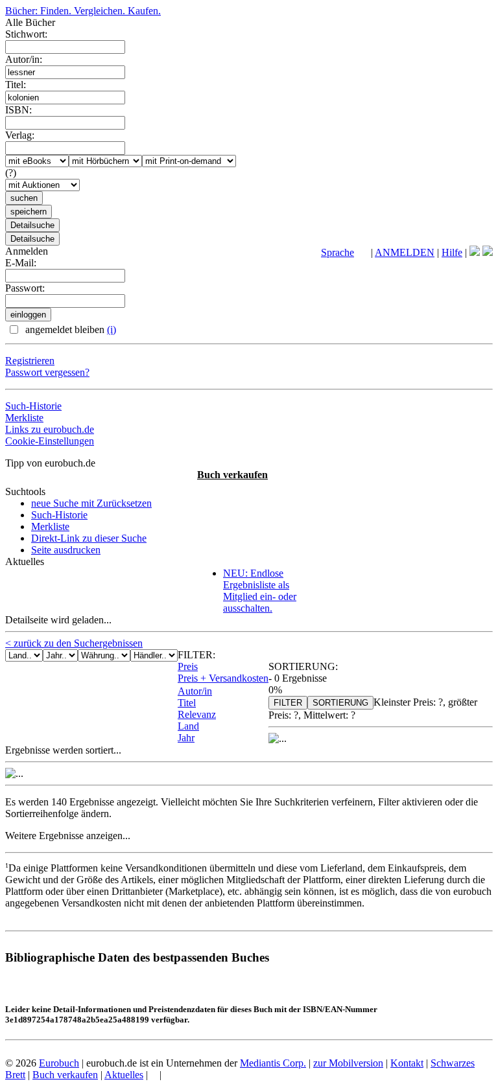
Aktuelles (123, 1074)
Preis (188, 666)
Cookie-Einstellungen (49, 440)
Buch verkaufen (232, 474)
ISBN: (18, 109)
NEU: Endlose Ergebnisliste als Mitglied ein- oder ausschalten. (259, 591)
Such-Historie (33, 405)
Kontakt (406, 1063)
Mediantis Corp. (273, 1063)
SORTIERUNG (340, 703)
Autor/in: (23, 59)
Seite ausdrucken (66, 549)
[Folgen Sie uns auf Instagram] (487, 252)
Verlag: (19, 135)
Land (188, 726)
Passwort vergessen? (47, 372)
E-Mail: (20, 262)
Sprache (337, 252)
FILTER (288, 703)
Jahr (186, 737)
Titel (187, 702)
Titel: (15, 84)
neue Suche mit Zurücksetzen (91, 503)
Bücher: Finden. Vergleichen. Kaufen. (83, 10)
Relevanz (197, 714)
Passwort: (25, 288)
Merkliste (24, 417)
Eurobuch (59, 1063)
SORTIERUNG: (303, 666)
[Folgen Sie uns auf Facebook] (474, 252)
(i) (111, 329)
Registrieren (29, 360)
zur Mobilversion (348, 1063)
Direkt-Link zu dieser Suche (89, 538)
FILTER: (196, 654)
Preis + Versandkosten (223, 678)
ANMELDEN (404, 252)
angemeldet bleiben (69, 329)
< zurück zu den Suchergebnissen (74, 643)
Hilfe (452, 252)
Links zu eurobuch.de (49, 429)
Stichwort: (26, 34)
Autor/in (195, 691)
